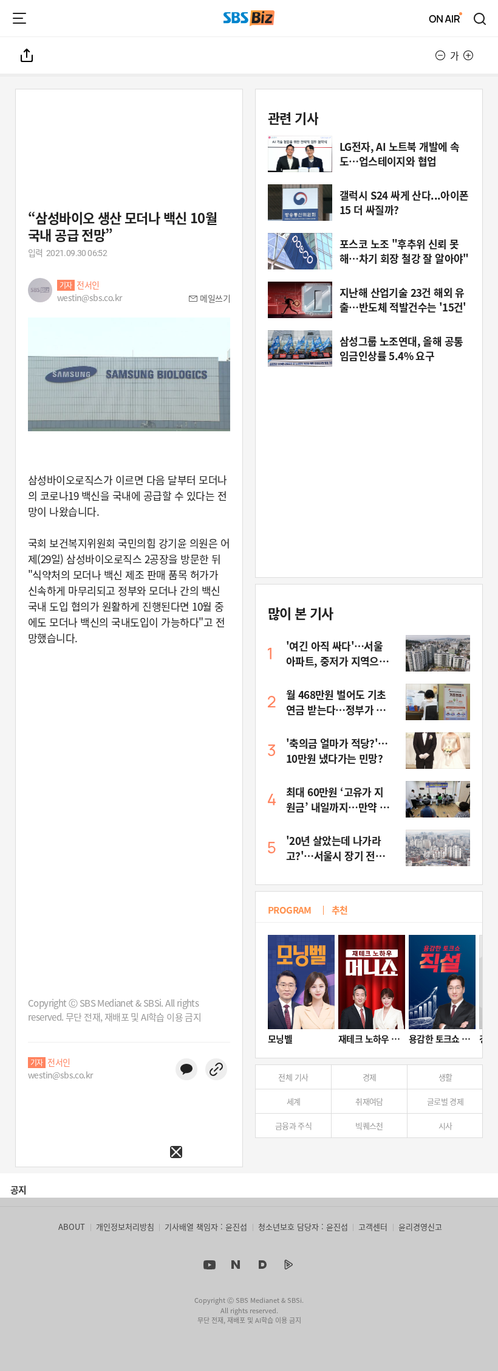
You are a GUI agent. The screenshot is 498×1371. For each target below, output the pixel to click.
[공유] (27, 55)
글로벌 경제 (445, 1101)
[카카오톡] (186, 1069)
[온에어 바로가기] (446, 18)
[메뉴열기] (19, 18)
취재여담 (369, 1101)
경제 (370, 1077)
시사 (445, 1125)
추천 (340, 909)
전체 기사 (293, 1077)
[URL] (216, 1069)
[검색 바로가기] (480, 18)
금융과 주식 (293, 1125)
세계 (294, 1101)
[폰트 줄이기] (440, 55)
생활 (445, 1077)
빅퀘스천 (369, 1125)
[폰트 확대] (468, 55)
